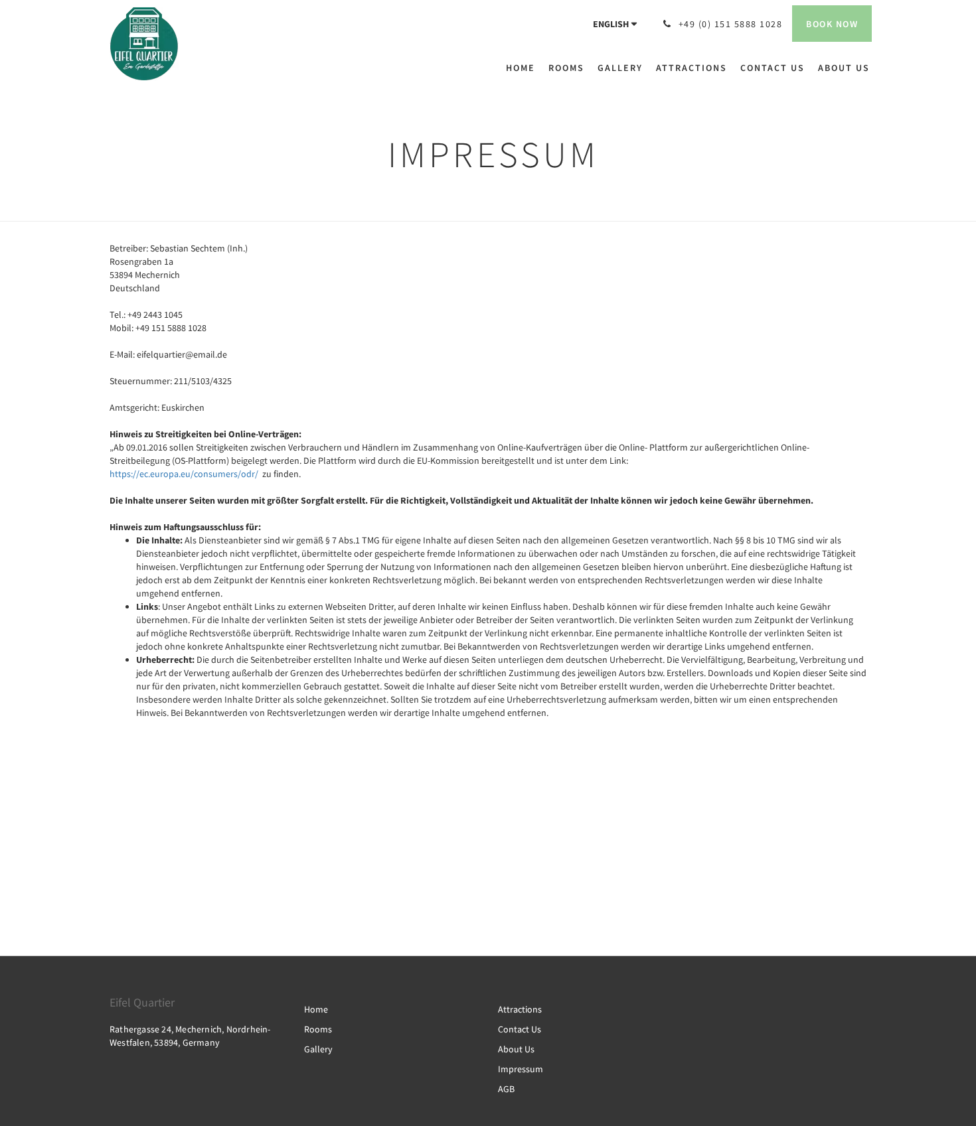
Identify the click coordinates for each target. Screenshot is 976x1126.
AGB (506, 1089)
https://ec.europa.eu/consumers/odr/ (184, 474)
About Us (516, 1049)
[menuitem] (524, 67)
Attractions (520, 1009)
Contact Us (519, 1029)
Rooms (318, 1029)
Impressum (520, 1069)
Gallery (318, 1049)
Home (316, 1009)
